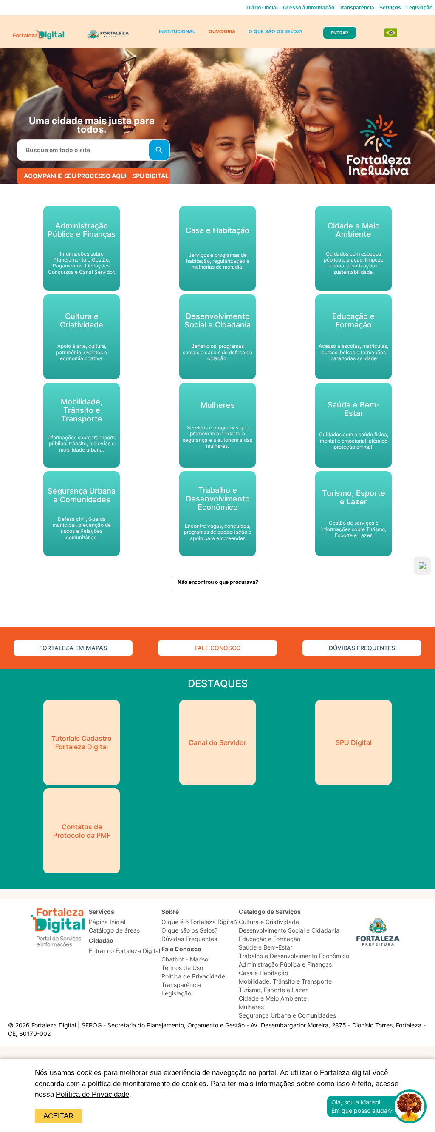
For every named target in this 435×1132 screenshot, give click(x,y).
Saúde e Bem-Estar (265, 947)
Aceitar (58, 1116)
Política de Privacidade (92, 1094)
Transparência (356, 8)
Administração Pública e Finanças (285, 964)
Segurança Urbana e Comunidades (287, 1015)
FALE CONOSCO (218, 647)
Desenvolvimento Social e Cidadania (289, 930)
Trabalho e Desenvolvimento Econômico (294, 955)
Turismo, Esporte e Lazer (273, 989)
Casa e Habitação (263, 972)
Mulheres (251, 1006)
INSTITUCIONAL (177, 31)
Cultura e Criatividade (269, 921)
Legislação (419, 8)
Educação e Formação (269, 938)
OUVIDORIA (222, 31)
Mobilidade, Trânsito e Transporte (285, 981)
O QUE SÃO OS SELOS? (275, 31)
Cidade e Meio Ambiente (273, 998)
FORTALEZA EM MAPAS (73, 647)
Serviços (390, 8)
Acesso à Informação (308, 8)
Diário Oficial (261, 8)
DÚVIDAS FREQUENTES (362, 647)
